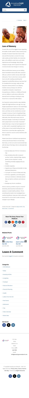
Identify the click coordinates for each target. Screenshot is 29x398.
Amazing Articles (7, 274)
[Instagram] (13, 325)
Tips (24, 206)
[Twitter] (8, 325)
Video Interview (7, 311)
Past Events (6, 300)
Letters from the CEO (8, 297)
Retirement (6, 304)
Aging (18, 206)
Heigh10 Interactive (20, 370)
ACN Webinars (6, 267)
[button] (3, 241)
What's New (4, 208)
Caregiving (5, 278)
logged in (11, 256)
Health (20, 206)
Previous (20, 20)
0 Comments (11, 208)
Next (24, 20)
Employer (5, 282)
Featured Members (7, 285)
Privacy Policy (14, 368)
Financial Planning (7, 289)
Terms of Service (22, 368)
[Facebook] (4, 325)
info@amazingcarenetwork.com (19, 354)
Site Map (7, 370)
